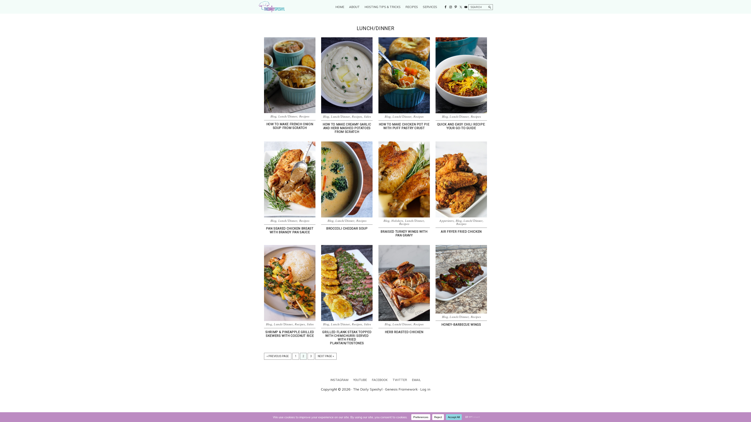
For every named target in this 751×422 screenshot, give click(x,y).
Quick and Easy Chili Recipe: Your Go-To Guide (461, 126)
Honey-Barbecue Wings (461, 324)
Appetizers (446, 221)
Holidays (397, 221)
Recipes (304, 116)
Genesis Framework (401, 389)
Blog (273, 116)
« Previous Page (278, 357)
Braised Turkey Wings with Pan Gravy (404, 233)
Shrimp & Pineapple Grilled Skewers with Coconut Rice (289, 334)
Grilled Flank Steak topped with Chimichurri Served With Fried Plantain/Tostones (346, 337)
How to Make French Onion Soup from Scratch (289, 126)
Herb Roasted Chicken (404, 332)
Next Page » (326, 357)
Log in (425, 389)
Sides (367, 117)
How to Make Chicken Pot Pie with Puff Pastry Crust (404, 126)
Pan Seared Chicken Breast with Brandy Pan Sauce (289, 230)
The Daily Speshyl (368, 389)
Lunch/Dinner (287, 116)
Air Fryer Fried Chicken (461, 231)
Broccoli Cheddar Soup (347, 228)
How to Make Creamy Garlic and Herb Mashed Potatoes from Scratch (347, 128)
